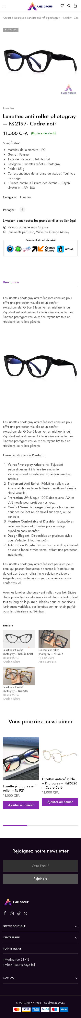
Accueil (7, 18)
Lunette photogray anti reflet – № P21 (20, 788)
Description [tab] (11, 282)
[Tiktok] (18, 914)
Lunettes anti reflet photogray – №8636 (51, 652)
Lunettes (8, 108)
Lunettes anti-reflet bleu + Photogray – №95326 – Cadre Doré (59, 783)
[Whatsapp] (25, 914)
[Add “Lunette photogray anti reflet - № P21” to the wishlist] (32, 750)
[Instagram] (11, 914)
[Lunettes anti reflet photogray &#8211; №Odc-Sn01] (19, 639)
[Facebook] (5, 914)
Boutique (19, 18)
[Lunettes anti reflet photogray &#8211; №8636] (54, 639)
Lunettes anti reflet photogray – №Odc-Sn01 (18, 652)
